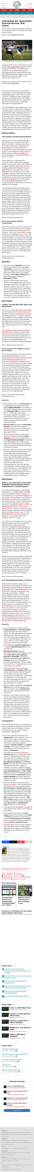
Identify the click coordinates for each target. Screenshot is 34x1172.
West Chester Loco (16, 512)
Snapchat (4, 1160)
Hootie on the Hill (9, 436)
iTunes (13, 1160)
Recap (22, 35)
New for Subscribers (11, 1152)
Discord (5, 5)
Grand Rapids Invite (20, 807)
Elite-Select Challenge (18, 146)
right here (16, 83)
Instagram (15, 1158)
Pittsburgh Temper (11, 330)
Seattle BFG (6, 591)
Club (11, 10)
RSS (17, 1160)
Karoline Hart (15, 35)
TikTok (28, 1158)
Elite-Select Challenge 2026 (10, 1049)
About (3, 1132)
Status (30, 1134)
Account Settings (25, 1152)
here (21, 217)
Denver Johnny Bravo (17, 314)
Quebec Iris (26, 230)
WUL (16, 1148)
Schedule (5, 3)
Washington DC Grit (8, 171)
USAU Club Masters (12, 1071)
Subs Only (29, 13)
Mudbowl (7, 428)
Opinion (3, 1142)
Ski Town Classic (23, 752)
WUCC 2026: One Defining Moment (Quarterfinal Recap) (15, 992)
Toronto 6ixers (21, 232)
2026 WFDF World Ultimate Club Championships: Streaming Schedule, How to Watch (18, 971)
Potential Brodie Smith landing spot (18, 795)
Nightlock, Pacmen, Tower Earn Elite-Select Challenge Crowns (18, 977)
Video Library (6, 1136)
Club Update (15, 869)
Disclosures (18, 1132)
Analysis (8, 1140)
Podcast (12, 1142)
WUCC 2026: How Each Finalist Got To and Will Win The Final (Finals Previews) (18, 987)
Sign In (29, 3)
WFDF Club (11, 1056)
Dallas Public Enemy (11, 617)
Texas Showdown (10, 181)
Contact (12, 1132)
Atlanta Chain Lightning (13, 339)
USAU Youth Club (12, 1061)
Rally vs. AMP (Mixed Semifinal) (17, 1035)
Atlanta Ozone (7, 153)
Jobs (19, 1134)
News (3, 13)
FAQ (7, 1154)
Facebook (9, 1158)
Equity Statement (5, 1134)
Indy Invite (9, 813)
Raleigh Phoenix (22, 168)
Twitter (19, 1158)
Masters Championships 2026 (11, 1070)
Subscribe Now (17, 1110)
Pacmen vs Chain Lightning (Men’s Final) (20, 1015)
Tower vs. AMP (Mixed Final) (20, 1008)
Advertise (8, 1132)
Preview (16, 1142)
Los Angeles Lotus (16, 609)
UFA (10, 1148)
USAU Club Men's (16, 868)
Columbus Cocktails (11, 543)
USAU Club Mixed (25, 868)
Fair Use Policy (14, 1134)
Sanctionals (21, 687)
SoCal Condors (23, 312)
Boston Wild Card (7, 514)
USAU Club (8, 868)
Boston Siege (6, 148)
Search (29, 7)
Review (3, 1144)
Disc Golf (5, 7)
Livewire (12, 1144)
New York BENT (20, 153)
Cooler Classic (10, 265)
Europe (30, 10)
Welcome (4, 1152)
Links (23, 1140)
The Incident (12, 784)
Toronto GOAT (27, 358)
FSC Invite (7, 735)
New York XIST (24, 505)
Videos (23, 13)
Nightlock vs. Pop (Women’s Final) (20, 1028)
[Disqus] (17, 938)
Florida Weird (9, 507)
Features (4, 1140)
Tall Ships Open (9, 825)
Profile (21, 1142)
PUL (13, 1148)
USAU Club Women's (7, 869)
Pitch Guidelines (24, 1134)
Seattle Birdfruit (7, 606)
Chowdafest (8, 653)
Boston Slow (18, 873)
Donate (23, 1132)
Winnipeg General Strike (15, 360)
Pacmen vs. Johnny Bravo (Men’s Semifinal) (19, 1021)
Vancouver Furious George (10, 358)
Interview (19, 1140)
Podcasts (16, 13)
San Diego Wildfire (22, 155)
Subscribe (28, 5)
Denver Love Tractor (14, 501)
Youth (23, 10)
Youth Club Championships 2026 (12, 1059)
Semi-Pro (4, 10)
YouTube (4, 1158)
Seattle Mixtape (21, 589)
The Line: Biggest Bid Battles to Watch (17, 996)
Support (4, 1154)
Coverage (13, 1140)
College (17, 10)
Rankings (9, 13)
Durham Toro (19, 521)
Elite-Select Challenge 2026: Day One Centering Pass (16, 982)
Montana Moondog (19, 621)
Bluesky (24, 1158)
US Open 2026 (6, 1064)
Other (8, 1142)
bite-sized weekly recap (16, 67)
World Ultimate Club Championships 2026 (15, 1054)
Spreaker (9, 1160)
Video (7, 1144)
